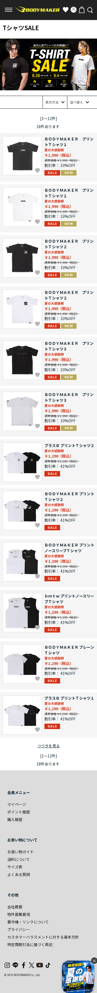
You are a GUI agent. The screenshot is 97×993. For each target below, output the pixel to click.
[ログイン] (74, 9)
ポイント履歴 (18, 812)
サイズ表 (14, 867)
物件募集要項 (18, 914)
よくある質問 (18, 874)
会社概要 (14, 906)
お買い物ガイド (20, 851)
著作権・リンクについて (28, 922)
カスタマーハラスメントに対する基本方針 (43, 937)
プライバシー (18, 929)
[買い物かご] (82, 9)
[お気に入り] (65, 9)
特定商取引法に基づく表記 (30, 944)
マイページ (16, 804)
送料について (18, 859)
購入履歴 (14, 819)
